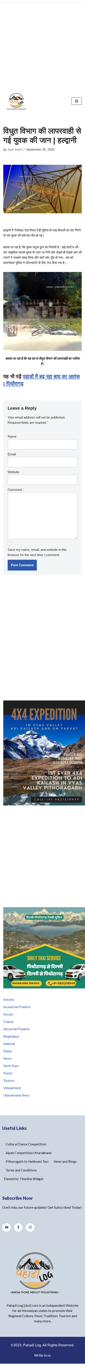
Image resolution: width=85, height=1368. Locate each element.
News (7, 1058)
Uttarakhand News (16, 1095)
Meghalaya (11, 1036)
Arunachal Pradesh (17, 1007)
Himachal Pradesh (16, 1029)
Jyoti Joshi (14, 149)
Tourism (9, 1080)
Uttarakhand (12, 1088)
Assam (8, 1014)
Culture (8, 1022)
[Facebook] (18, 1227)
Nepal (7, 1051)
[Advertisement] (42, 44)
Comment (16, 490)
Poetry (8, 1073)
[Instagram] (30, 1227)
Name (12, 436)
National (9, 1044)
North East (11, 1066)
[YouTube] (6, 1227)
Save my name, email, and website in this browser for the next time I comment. (37, 552)
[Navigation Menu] (76, 101)
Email (12, 454)
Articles (8, 999)
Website (13, 472)
